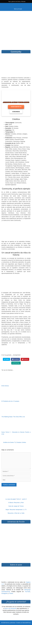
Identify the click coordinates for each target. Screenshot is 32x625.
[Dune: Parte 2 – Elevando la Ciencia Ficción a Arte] (16, 429)
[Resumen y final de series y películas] (16, 495)
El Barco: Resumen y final (16, 502)
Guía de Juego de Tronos (16, 506)
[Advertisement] (16, 29)
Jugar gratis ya (16, 106)
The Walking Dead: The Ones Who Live (13, 416)
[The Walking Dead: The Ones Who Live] (16, 413)
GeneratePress (27, 622)
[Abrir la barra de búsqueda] (28, 5)
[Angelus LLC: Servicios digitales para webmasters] (16, 350)
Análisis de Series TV (9, 442)
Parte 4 (18, 499)
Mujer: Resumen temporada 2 (14, 509)
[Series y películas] (12, 5)
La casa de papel (10, 499)
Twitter (11, 593)
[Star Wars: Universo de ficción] (16, 530)
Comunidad (16, 111)
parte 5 (24, 499)
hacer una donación (10, 608)
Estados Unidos (21, 442)
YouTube (27, 591)
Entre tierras (5, 386)
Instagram (4, 593)
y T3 (25, 509)
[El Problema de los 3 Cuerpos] (16, 398)
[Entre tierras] (16, 382)
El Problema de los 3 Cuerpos (10, 401)
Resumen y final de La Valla (16, 513)
